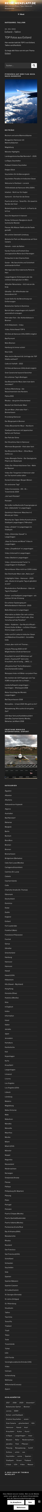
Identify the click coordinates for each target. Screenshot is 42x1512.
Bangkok (8, 827)
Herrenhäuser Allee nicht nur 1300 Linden (21, 569)
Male (7, 1115)
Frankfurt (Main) (11, 930)
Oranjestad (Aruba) (12, 1178)
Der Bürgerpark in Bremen (15, 421)
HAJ (32, 1423)
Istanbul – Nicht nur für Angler (16, 192)
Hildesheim (9, 980)
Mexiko (7, 1137)
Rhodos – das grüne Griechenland (17, 401)
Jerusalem (9, 1038)
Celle (7, 885)
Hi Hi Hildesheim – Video (14, 325)
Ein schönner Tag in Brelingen (16, 377)
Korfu (7, 1061)
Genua (7, 944)
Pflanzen (25, 1444)
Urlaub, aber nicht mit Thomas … (17, 644)
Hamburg (8, 957)
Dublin (7, 912)
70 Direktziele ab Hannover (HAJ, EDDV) (20, 188)
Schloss (9, 1452)
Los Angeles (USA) (12, 1088)
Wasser (30, 1464)
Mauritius (8, 1133)
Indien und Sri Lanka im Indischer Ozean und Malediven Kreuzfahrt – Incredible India (20, 637)
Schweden (9, 1263)
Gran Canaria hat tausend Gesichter (18, 373)
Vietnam (8, 1371)
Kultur (19, 1431)
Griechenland (10, 953)
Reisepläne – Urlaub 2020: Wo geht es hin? (21, 704)
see (23, 1452)
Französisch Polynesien (14, 935)
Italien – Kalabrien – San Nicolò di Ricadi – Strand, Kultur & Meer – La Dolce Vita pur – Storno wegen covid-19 (21, 627)
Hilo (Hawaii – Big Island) (14, 984)
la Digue (9, 1436)
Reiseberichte (10, 1236)
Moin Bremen (10, 343)
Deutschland (10, 899)
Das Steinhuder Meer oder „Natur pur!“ (19, 574)
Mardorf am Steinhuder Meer (16, 405)
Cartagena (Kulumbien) (13, 867)
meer (30, 1436)
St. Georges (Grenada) (13, 1295)
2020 (21, 1403)
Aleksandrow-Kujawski (13, 804)
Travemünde (10, 1344)
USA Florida (9, 1357)
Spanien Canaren (11, 1286)
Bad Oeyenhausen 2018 (14, 700)
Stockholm (9, 1308)
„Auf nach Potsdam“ (12, 496)
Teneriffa (8, 1322)
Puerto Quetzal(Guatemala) (15, 1218)
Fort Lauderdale (11, 926)
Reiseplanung (20, 1448)
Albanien (8, 795)
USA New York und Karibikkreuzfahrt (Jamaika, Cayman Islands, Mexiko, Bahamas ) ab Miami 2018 (19, 718)
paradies (9, 1444)
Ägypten (8, 791)
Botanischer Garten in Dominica (17, 306)
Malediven (9, 1119)
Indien (7, 1011)
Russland (8, 1245)
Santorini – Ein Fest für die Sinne (17, 197)
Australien (9, 813)
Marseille (8, 1128)
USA (6, 1353)
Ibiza (6, 1002)
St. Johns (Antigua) (12, 1299)
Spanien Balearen (11, 1281)
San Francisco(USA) (12, 1254)
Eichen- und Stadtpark (14, 1415)
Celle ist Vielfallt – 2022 (14, 364)
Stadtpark (10, 1460)
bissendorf (30, 1403)
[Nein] (39, 1501)
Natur (17, 1440)
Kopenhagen (10, 1056)
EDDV (16, 1411)
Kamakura (9, 1043)
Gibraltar (8, 948)
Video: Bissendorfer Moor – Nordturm (19, 426)
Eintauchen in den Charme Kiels (17, 258)
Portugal (8, 1205)
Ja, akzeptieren (15, 1502)
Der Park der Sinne (12, 438)
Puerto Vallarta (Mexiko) (14, 1223)
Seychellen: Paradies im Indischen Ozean (20, 179)
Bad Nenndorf (10, 818)
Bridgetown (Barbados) (13, 858)
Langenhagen (10, 1070)
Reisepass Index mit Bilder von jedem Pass (21, 673)
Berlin (7, 831)
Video (7, 1366)
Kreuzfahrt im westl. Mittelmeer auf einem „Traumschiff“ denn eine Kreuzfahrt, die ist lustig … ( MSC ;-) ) (18, 659)
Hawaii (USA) (10, 975)
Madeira (8, 1101)
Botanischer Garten (13, 1407)
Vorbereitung (10, 1376)
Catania (8, 876)
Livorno (8, 1079)
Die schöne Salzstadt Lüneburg (17, 235)
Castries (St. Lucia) (12, 872)
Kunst (27, 1431)
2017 (8, 1403)
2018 (14, 1403)
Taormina (8, 1317)
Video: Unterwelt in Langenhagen (17, 553)
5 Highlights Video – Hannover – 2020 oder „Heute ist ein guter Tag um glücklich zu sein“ (21, 581)
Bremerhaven (10, 854)
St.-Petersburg (10, 1304)
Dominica (8, 903)
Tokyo (7, 1335)
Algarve (8, 809)
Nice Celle (9, 352)
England (8, 917)
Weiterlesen (21, 1507)
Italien (7, 1025)
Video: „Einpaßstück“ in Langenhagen (19, 549)
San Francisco (10, 1250)
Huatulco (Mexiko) (12, 998)
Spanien (8, 1277)
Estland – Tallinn (13, 32)
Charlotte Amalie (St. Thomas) (16, 890)
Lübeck (7, 1092)
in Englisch (9, 1007)
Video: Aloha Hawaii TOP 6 (15, 329)
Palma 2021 (9, 396)
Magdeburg (9, 147)
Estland (8, 53)
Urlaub (8, 1464)
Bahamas (8, 822)
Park (17, 1444)
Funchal (8, 939)
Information (9, 1016)
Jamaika (8, 1029)
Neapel (7, 1155)
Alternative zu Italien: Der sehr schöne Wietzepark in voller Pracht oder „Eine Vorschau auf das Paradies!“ (19, 617)
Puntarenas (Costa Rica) (14, 1227)
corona (8, 1411)
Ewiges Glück (10, 170)
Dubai (7, 908)
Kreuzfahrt (9, 1065)
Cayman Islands (11, 881)
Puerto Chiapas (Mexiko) (14, 1214)
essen (26, 1419)
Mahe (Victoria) (10, 1110)
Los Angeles (9, 1083)
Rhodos (8, 1241)
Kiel (6, 1052)
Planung (8, 1196)
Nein (30, 1502)
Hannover (8, 962)
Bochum (8, 836)
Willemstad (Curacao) (13, 1385)
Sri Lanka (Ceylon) (11, 1290)
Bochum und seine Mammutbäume (18, 135)
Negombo (8, 1160)
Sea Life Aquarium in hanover (16, 216)
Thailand (8, 1326)
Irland (7, 1020)
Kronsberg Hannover (13, 417)
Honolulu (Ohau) (11, 993)
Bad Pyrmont (10, 338)
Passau (7, 1182)
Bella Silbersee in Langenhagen (17, 610)
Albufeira (8, 800)
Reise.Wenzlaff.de (20, 3)
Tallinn (7, 1313)
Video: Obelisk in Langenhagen (16, 558)
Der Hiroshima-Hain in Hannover (17, 442)
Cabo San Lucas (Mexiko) (14, 863)
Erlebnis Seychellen (13, 1419)
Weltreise (8, 1380)
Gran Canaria (11, 1423)
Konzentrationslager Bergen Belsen (18, 480)
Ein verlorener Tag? (12, 485)
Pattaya (8, 1187)
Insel (26, 1427)
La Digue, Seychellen (13, 161)
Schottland (9, 1259)
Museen (9, 1440)
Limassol (8, 1074)
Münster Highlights (12, 152)
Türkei (7, 1349)
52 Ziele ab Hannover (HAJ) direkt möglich (20, 368)
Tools (7, 1340)
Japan (7, 1034)
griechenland (24, 1423)
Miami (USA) (9, 1146)
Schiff (30, 1448)
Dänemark (9, 894)
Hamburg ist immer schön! (15, 347)
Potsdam (8, 501)
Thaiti (7, 1331)
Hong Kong (9, 989)
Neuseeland (9, 1164)
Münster (8, 1151)
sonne (19, 1456)
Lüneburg (8, 1097)
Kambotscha (10, 1047)
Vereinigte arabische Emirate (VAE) (18, 1362)
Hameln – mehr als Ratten (14, 246)
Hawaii (7, 971)
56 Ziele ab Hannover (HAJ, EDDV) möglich (21, 334)
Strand (19, 1460)
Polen (7, 1200)
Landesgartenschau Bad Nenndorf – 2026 (21, 156)
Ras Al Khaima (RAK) (12, 1232)
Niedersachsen (10, 1169)
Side (6, 1272)
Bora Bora (8, 840)
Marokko (8, 1124)
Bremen (8, 845)
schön (17, 1452)
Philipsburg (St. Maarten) (14, 1191)
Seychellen (9, 1268)
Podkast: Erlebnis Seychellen (16, 165)
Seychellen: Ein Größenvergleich (17, 174)
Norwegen (9, 1173)
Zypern (7, 1389)
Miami (7, 1142)
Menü (22, 14)
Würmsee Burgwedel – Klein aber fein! (19, 447)
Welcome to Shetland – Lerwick (17, 183)
